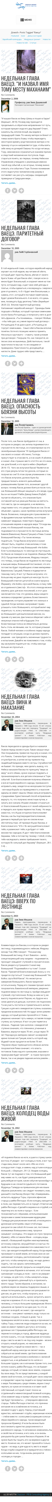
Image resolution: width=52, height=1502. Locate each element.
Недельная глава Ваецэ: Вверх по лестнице (20, 901)
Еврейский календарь (12, 39)
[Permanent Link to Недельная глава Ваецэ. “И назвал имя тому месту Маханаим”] (26, 72)
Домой (14, 32)
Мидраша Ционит (32, 39)
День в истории (35, 36)
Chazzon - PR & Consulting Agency (33, 1494)
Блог (23, 36)
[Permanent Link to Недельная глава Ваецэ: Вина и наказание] (26, 690)
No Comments (8, 94)
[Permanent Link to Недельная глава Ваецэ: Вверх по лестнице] (26, 889)
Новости (46, 39)
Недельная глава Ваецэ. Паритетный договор (22, 233)
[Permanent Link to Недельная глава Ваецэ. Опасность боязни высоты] (26, 395)
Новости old (22, 43)
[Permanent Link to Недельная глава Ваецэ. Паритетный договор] (26, 222)
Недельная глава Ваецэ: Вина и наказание (20, 702)
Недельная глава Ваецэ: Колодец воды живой (25, 1113)
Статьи (33, 43)
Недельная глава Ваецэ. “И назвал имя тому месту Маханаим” (26, 83)
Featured (15, 36)
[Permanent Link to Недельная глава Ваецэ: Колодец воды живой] (26, 1101)
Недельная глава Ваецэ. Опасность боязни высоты (20, 406)
